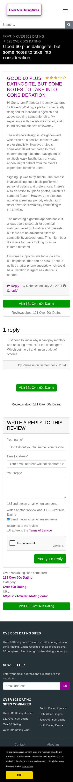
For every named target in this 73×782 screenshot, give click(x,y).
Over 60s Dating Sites (24, 10)
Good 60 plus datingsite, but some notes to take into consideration (34, 87)
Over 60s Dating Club (16, 729)
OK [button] (19, 775)
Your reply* (14, 473)
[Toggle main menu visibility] (65, 10)
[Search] (69, 25)
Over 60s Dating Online (17, 713)
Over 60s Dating (30, 36)
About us (53, 744)
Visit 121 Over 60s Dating (36, 606)
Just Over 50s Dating (52, 719)
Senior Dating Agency (53, 708)
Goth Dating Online (51, 725)
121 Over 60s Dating (24, 41)
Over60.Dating (12, 724)
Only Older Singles (51, 713)
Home (7, 36)
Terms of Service (40, 530)
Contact (19, 744)
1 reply (12, 290)
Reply (14, 286)
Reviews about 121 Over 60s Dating (37, 312)
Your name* (15, 439)
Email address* (17, 456)
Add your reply (50, 559)
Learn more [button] (27, 766)
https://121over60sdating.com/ (25, 596)
